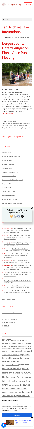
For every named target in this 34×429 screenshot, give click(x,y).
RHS (20, 351)
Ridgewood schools (18, 388)
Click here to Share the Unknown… (12, 313)
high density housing (7, 348)
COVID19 (9, 346)
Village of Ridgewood (8, 164)
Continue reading (7, 113)
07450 (8, 340)
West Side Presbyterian (8, 195)
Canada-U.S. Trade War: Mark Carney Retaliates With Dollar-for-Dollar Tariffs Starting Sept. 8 (17, 281)
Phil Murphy (15, 351)
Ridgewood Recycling (14, 385)
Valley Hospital (6, 188)
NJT (23, 348)
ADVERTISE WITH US (9, 323)
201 (3, 340)
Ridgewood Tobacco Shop (9, 199)
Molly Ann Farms (7, 152)
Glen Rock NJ (21, 346)
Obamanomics (28, 348)
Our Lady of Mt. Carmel (8, 191)
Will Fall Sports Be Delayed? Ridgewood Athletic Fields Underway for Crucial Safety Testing (17, 255)
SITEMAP (6, 326)
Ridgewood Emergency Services (11, 156)
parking (10, 351)
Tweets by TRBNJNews (8, 299)
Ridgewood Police (7, 168)
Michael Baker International (16, 123)
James (21, 37)
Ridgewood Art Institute (10, 355)
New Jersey (19, 348)
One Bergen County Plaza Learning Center (14, 125)
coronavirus (27, 343)
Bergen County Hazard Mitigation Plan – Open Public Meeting (16, 50)
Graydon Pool (28, 346)
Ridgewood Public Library (9, 176)
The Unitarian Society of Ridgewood (12, 180)
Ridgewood (26, 351)
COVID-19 (4, 346)
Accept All (17, 415)
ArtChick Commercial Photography (12, 203)
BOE (18, 343)
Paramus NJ (4, 351)
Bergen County (12, 121)
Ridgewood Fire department (10, 172)
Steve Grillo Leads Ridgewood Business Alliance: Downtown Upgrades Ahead (17, 286)
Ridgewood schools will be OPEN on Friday (11, 392)
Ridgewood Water (7, 184)
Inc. (6, 123)
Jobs (14, 348)
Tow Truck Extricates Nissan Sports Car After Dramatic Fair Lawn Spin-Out (17, 250)
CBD (21, 343)
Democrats (15, 346)
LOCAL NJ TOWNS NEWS (10, 319)
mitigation (27, 123)
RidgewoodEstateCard (10, 365)
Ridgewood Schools (7, 160)
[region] (17, 413)
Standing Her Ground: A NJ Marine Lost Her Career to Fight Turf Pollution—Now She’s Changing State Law (17, 230)
